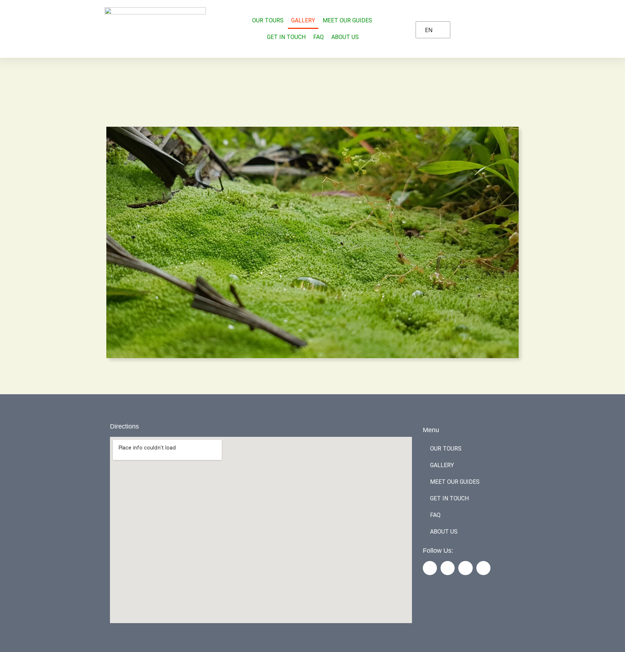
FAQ (318, 37)
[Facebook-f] (430, 568)
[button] (312, 243)
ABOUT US (345, 37)
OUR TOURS (268, 20)
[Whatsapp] (483, 568)
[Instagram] (448, 568)
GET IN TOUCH (286, 37)
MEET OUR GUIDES (347, 20)
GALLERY (303, 20)
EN (429, 30)
